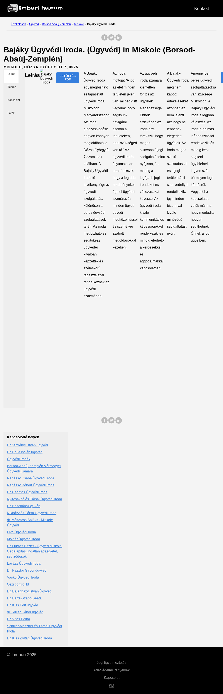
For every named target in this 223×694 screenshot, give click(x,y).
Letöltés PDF (68, 77)
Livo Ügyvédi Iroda (21, 532)
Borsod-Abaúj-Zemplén (56, 24)
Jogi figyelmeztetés (111, 662)
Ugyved (34, 24)
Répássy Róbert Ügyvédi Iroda (30, 485)
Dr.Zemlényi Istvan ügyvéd (27, 445)
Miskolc (79, 24)
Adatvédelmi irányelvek (111, 670)
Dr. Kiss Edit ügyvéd (22, 605)
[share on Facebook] (104, 40)
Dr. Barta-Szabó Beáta (24, 598)
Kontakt (201, 8)
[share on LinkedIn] (118, 40)
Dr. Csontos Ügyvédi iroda (27, 492)
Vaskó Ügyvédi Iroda (23, 577)
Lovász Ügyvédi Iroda (24, 563)
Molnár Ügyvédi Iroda (23, 539)
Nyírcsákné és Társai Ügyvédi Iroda (34, 499)
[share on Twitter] (111, 40)
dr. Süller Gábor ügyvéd (25, 612)
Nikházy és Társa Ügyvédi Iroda (31, 513)
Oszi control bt (18, 584)
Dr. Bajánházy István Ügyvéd (29, 591)
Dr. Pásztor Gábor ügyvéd (27, 570)
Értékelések (18, 24)
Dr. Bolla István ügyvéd (24, 452)
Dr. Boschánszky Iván (23, 506)
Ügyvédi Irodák (18, 459)
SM (111, 686)
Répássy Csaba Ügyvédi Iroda (30, 478)
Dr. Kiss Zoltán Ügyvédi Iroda (29, 638)
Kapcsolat (111, 677)
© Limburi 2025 (22, 654)
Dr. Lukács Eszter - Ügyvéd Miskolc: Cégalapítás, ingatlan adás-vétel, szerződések (34, 551)
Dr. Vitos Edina (18, 619)
